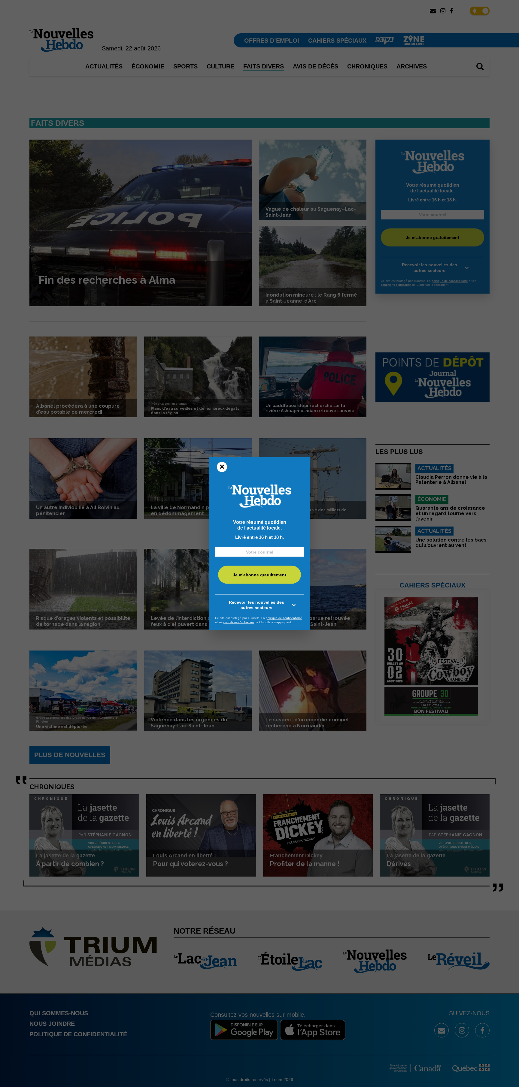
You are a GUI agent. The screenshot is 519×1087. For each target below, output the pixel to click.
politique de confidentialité (284, 618)
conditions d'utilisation (238, 622)
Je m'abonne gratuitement (259, 574)
